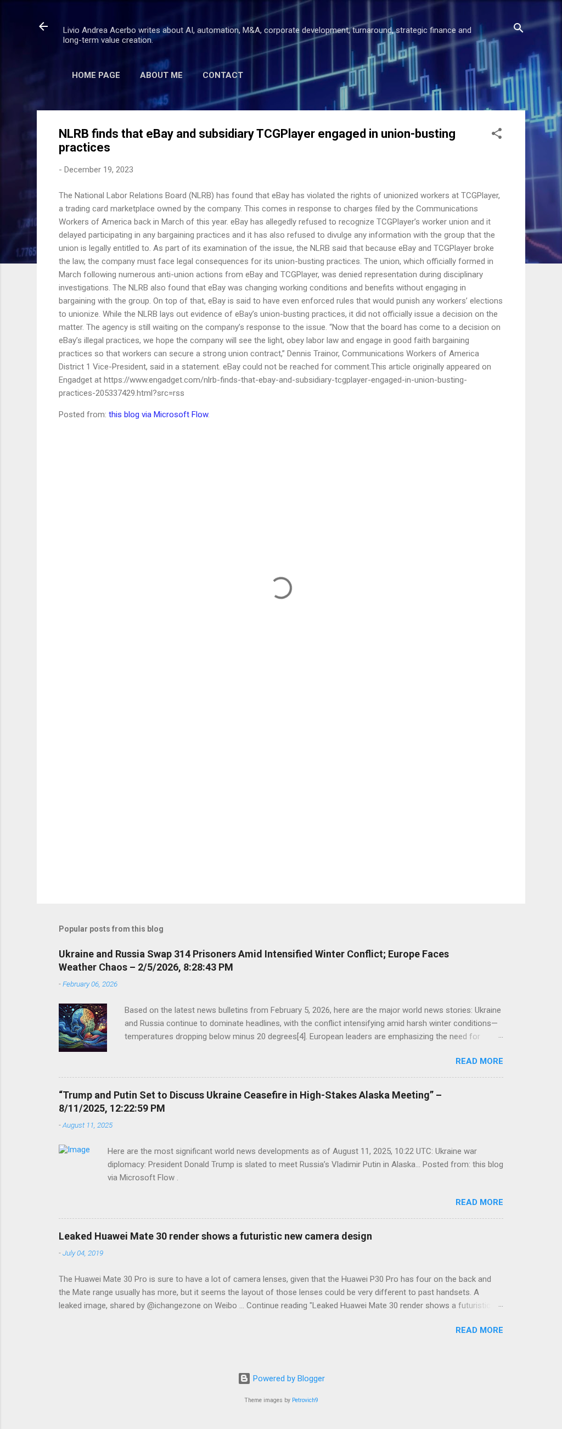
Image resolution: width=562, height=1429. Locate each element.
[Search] (518, 30)
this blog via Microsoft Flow (158, 414)
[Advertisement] (281, 801)
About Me (161, 75)
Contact (223, 75)
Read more (479, 1061)
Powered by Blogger (288, 1378)
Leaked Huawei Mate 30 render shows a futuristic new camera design (215, 1236)
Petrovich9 (305, 1400)
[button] (496, 135)
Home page (96, 75)
